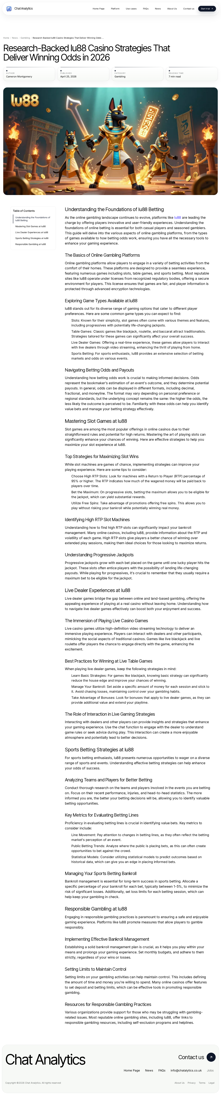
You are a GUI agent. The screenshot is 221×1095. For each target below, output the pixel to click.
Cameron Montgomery (19, 76)
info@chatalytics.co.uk (186, 1070)
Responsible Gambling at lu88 (30, 244)
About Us (179, 1082)
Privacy (192, 1082)
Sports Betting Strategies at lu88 (31, 238)
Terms (202, 1082)
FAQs (162, 1070)
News (15, 38)
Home (6, 38)
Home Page (132, 1070)
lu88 (177, 217)
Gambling (25, 38)
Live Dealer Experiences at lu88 (31, 232)
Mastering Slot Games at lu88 (30, 226)
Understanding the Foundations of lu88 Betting (32, 219)
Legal (211, 1082)
